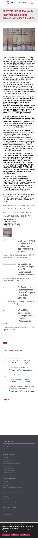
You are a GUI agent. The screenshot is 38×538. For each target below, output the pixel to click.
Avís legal (5, 513)
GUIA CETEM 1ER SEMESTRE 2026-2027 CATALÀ (17, 209)
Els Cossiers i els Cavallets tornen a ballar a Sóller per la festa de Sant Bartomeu (26, 292)
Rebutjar (15, 535)
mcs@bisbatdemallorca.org (9, 502)
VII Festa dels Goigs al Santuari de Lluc (18, 367)
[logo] (15, 2)
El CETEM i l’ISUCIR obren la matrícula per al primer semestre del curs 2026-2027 (26, 246)
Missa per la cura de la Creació (16, 358)
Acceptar (6, 535)
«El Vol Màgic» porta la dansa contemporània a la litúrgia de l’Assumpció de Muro (18, 317)
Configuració (25, 535)
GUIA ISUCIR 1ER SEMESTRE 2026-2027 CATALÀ (17, 216)
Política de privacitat (7, 511)
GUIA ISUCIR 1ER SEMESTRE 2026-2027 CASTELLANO (18, 212)
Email (4, 343)
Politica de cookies (7, 514)
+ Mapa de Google (26, 370)
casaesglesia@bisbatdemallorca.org (11, 463)
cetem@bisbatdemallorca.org (11, 223)
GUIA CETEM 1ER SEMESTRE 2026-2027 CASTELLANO (19, 205)
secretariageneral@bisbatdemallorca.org (12, 487)
